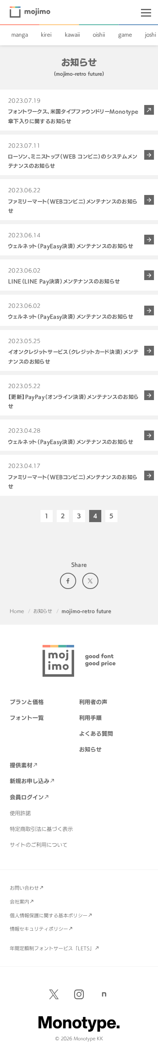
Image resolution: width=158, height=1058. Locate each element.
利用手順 (90, 717)
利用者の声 (93, 702)
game (125, 34)
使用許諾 (20, 813)
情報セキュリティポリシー (39, 928)
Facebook (68, 581)
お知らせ (42, 611)
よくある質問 (96, 733)
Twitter (90, 581)
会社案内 (19, 901)
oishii (99, 34)
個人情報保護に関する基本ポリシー (49, 915)
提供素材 (21, 765)
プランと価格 (27, 702)
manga (19, 34)
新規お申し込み (29, 781)
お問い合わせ (24, 887)
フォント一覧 (27, 717)
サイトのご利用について (39, 845)
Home (17, 611)
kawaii (72, 34)
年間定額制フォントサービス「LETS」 (52, 948)
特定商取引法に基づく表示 (41, 829)
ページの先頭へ (146, 1046)
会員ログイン (27, 797)
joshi (150, 34)
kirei (46, 34)
